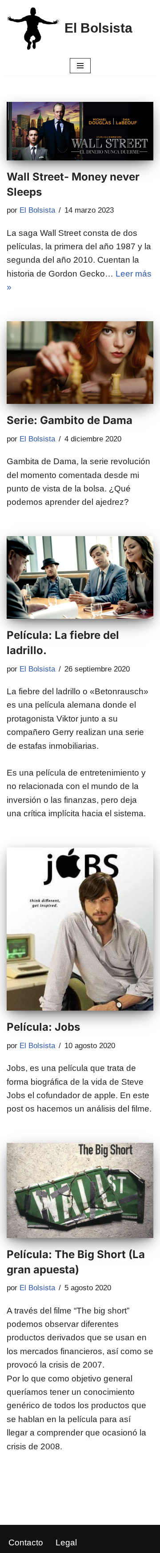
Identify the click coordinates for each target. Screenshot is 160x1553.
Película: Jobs (43, 1026)
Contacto (25, 1542)
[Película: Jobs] (80, 929)
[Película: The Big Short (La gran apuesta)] (80, 1190)
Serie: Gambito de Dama (69, 420)
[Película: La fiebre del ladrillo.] (80, 577)
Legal (66, 1542)
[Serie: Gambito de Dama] (80, 362)
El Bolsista (37, 210)
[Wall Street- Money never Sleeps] (80, 131)
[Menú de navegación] (80, 65)
